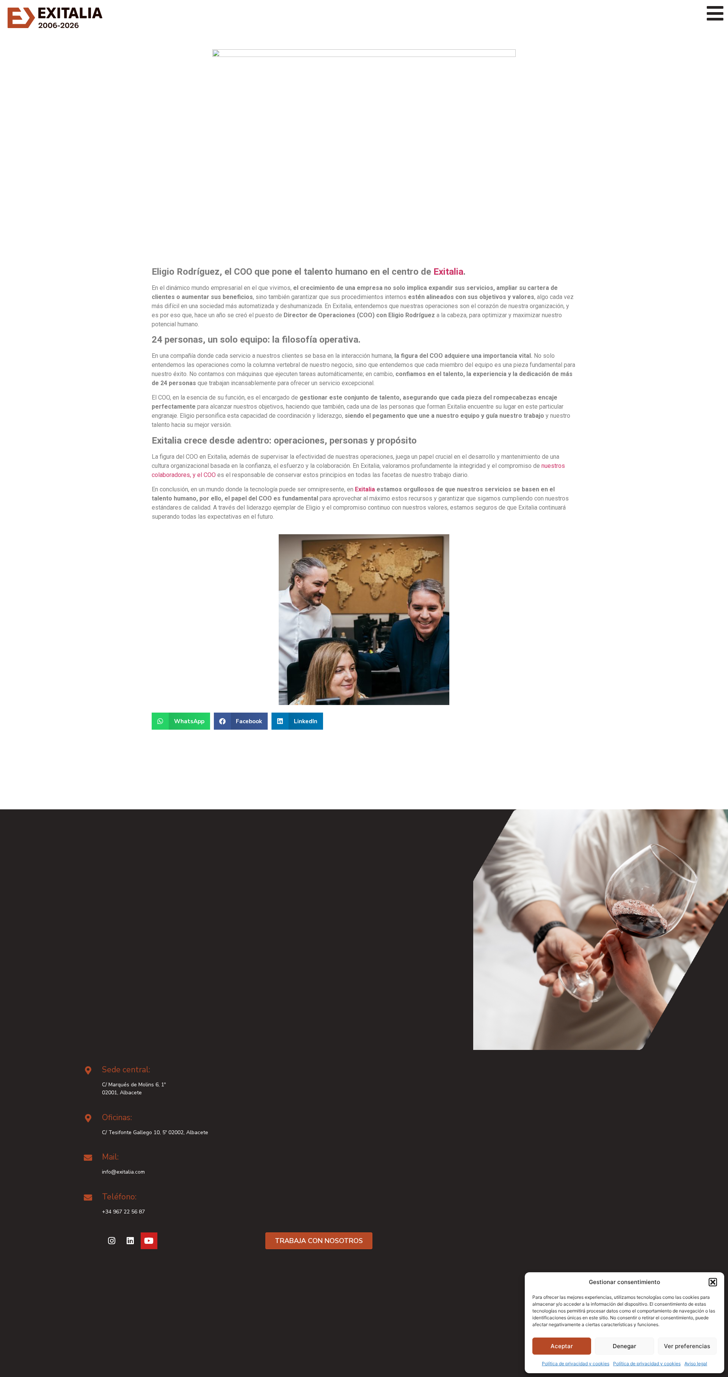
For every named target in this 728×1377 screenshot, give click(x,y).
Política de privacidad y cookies (575, 1363)
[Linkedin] (130, 1240)
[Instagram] (112, 1240)
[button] (713, 1282)
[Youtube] (149, 1240)
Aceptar (562, 1346)
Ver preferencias (687, 1346)
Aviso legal (695, 1363)
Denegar (624, 1346)
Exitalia (448, 271)
